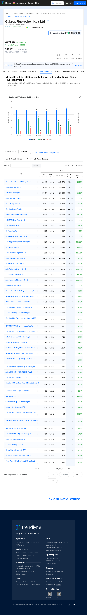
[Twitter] (69, 605)
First (52, 474)
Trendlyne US (53, 584)
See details (79, 65)
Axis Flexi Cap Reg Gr (13, 198)
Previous (64, 474)
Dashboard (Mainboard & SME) (56, 542)
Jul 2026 (23, 152)
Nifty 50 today (21, 553)
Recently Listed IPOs (53, 548)
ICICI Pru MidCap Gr (13, 225)
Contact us (20, 542)
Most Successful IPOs (53, 550)
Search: (7, 166)
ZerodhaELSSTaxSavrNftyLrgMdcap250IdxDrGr (22, 383)
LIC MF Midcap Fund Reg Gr (15, 220)
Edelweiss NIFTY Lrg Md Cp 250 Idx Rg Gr (20, 359)
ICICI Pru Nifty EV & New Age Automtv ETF (21, 318)
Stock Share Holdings (14, 159)
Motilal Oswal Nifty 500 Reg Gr (16, 342)
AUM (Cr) (43, 176)
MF (21, 174)
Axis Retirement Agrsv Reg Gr (16, 269)
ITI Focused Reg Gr (12, 247)
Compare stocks (21, 582)
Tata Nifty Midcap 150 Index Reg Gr (18, 337)
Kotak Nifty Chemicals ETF (15, 275)
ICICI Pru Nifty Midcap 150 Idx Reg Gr (19, 307)
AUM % (50, 176)
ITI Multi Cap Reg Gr (13, 204)
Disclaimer (49, 574)
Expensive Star (16, 27)
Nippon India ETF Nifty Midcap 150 (18, 302)
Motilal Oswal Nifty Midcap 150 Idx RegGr (20, 291)
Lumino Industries (52, 558)
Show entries (74, 166)
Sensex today (33, 553)
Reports (23, 71)
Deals (57, 71)
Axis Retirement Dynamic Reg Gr (17, 280)
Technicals (32, 71)
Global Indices (21, 574)
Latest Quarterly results (24, 555)
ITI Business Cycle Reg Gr (15, 264)
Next (77, 474)
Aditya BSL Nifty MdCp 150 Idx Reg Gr (19, 372)
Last (52, 481)
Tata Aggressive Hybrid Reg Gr (16, 214)
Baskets (31, 3)
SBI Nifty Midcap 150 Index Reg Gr (18, 313)
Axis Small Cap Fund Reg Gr (15, 258)
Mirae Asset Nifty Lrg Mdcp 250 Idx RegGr (21, 461)
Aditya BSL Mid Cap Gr (13, 187)
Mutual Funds (23, 569)
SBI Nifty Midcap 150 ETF (15, 445)
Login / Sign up (80, 3)
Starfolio (49, 582)
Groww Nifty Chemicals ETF (15, 407)
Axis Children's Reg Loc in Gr (16, 253)
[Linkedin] (74, 604)
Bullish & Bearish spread (24, 571)
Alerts (83, 71)
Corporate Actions (70, 71)
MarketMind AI (21, 3)
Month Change (69, 176)
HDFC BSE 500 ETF (13, 396)
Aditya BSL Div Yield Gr (14, 285)
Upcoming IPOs (51, 545)
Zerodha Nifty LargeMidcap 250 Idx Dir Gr (20, 331)
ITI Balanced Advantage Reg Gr (16, 236)
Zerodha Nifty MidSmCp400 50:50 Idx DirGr (21, 412)
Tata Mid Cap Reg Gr (13, 193)
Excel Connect (35, 584)
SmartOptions (59, 582)
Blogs (28, 542)
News (14, 71)
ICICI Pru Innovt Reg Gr (14, 209)
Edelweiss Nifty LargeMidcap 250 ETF (19, 391)
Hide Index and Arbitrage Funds (47, 153)
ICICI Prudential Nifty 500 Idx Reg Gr (18, 434)
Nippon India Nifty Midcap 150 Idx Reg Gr (20, 296)
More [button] (37, 3)
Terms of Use (58, 571)
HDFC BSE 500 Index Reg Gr (16, 428)
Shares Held (59, 176)
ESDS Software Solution (54, 561)
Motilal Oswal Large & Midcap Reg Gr (19, 182)
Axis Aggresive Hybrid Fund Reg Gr (18, 242)
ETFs (38, 566)
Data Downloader (22, 584)
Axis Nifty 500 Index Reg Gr (15, 439)
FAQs (35, 542)
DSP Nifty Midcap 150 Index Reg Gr (18, 456)
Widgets (33, 582)
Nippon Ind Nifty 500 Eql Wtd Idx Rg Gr (19, 353)
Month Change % (78, 176)
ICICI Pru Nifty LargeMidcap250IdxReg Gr (20, 367)
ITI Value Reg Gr (11, 231)
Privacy (48, 571)
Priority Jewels (51, 563)
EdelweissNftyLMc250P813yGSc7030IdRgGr (22, 420)
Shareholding (45, 71)
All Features (20, 545)
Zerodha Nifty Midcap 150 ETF (16, 377)
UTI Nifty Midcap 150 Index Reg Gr (18, 402)
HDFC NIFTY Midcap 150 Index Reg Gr (19, 326)
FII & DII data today (22, 558)
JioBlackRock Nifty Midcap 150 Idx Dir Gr (20, 348)
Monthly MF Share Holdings (38, 159)
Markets (8, 3)
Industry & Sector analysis (25, 566)
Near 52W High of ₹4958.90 (16, 45)
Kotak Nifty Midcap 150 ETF (16, 450)
